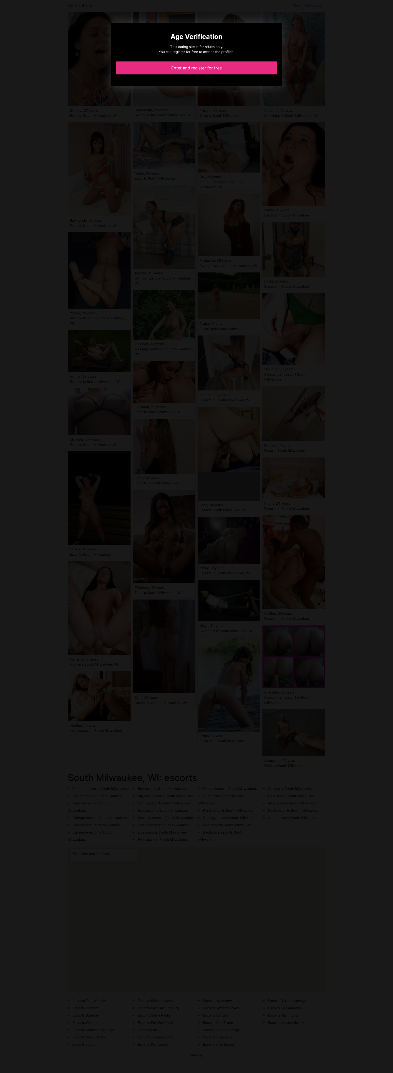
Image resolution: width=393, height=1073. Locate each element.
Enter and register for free (196, 68)
